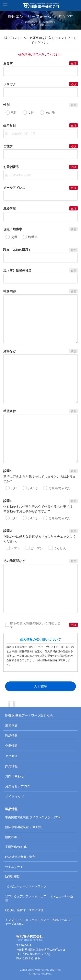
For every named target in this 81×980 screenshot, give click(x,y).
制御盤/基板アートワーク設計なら (29, 715)
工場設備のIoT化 (16, 847)
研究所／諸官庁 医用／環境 (24, 910)
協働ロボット (14, 837)
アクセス (11, 755)
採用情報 (11, 766)
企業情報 (11, 745)
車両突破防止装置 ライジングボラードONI (33, 817)
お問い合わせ (14, 776)
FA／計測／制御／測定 (20, 857)
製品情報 (11, 735)
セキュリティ (14, 866)
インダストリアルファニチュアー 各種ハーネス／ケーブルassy (39, 922)
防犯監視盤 (12, 876)
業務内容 (11, 725)
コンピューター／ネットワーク (25, 886)
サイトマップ (14, 796)
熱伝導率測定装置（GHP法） (24, 827)
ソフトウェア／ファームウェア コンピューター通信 (39, 898)
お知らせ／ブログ (17, 786)
